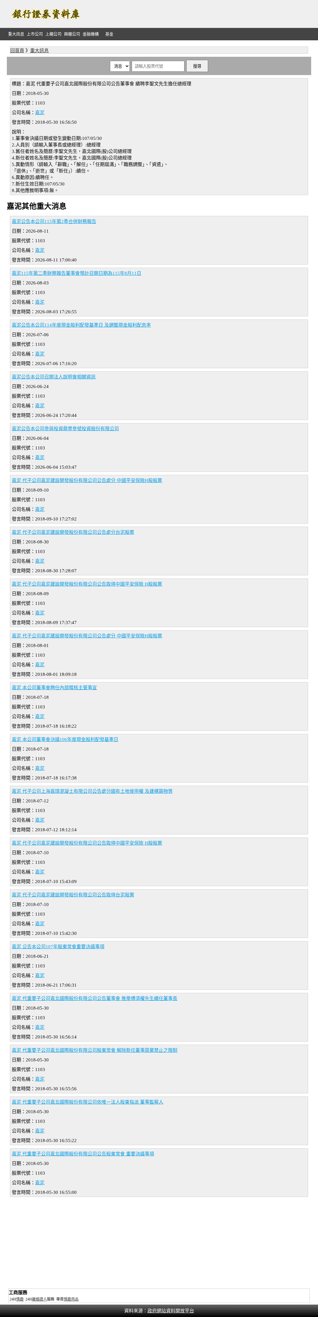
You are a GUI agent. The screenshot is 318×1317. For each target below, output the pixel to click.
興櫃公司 (72, 34)
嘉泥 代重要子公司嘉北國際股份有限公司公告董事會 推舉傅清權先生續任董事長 (94, 998)
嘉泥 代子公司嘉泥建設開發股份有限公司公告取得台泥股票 (73, 894)
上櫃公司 (53, 34)
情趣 (20, 1299)
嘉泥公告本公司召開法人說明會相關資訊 (54, 376)
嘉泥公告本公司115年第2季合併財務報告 (54, 221)
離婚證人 (39, 1299)
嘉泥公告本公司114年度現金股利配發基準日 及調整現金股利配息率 (81, 325)
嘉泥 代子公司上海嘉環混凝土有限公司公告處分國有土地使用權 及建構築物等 (92, 791)
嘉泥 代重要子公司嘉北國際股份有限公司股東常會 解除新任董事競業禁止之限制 (94, 1050)
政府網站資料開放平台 (171, 1310)
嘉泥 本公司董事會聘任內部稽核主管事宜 (54, 687)
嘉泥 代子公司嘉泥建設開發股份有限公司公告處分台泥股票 (73, 532)
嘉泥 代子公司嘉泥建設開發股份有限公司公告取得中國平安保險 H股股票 (87, 584)
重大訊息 (16, 34)
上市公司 (35, 34)
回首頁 (17, 50)
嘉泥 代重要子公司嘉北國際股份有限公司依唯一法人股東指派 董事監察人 (87, 1102)
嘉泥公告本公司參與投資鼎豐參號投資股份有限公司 (65, 428)
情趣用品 (71, 1299)
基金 (109, 34)
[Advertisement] (198, 14)
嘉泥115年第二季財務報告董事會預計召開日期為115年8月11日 (76, 273)
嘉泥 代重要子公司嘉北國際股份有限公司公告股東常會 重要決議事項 (83, 1153)
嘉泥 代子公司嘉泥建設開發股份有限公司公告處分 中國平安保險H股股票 (87, 480)
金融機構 (91, 34)
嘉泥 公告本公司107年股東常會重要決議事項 (58, 946)
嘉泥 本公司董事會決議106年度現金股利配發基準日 (65, 739)
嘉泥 (39, 112)
